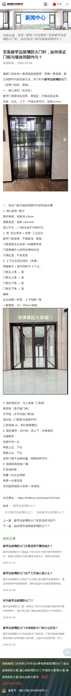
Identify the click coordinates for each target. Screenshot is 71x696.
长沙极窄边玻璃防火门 (19, 512)
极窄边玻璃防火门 (55, 79)
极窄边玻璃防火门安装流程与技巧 (34, 520)
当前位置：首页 (13, 35)
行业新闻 (40, 35)
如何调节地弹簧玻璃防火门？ (32, 526)
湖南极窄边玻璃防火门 (50, 512)
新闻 (29, 35)
